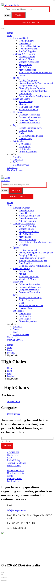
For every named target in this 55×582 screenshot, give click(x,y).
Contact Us (18, 159)
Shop (9, 35)
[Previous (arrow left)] (2, 580)
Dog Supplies (25, 143)
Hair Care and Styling (29, 107)
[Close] (54, 0)
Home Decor (25, 43)
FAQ (15, 162)
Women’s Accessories (29, 62)
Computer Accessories (29, 120)
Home (10, 33)
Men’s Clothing (26, 64)
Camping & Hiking (28, 85)
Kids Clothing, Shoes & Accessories (35, 72)
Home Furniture (26, 40)
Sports (16, 77)
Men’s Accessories (27, 70)
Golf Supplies (25, 93)
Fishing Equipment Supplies (32, 88)
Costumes (23, 75)
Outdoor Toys (25, 138)
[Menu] (2, 3)
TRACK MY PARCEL (17, 196)
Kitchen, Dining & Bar (29, 46)
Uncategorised (13, 414)
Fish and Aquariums (28, 151)
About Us (17, 157)
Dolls (21, 133)
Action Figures (26, 130)
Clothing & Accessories (24, 54)
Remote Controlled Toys (30, 128)
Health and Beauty (21, 99)
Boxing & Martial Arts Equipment (34, 96)
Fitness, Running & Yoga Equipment (36, 83)
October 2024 (13, 401)
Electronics (18, 112)
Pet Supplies (18, 141)
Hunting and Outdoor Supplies (33, 91)
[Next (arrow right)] (5, 580)
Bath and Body (26, 101)
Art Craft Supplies (27, 51)
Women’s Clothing (27, 56)
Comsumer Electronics (29, 122)
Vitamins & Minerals (28, 109)
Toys (15, 125)
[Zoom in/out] (5, 577)
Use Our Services (21, 165)
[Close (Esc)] (2, 577)
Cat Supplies (25, 146)
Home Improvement (28, 48)
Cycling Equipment (28, 80)
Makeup (22, 104)
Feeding (11, 352)
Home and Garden (21, 38)
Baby (9, 350)
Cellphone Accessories (29, 114)
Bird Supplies (25, 149)
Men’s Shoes (25, 67)
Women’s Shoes (26, 59)
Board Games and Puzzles (31, 136)
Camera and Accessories (30, 117)
